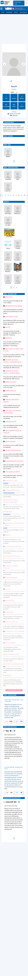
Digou (7, 731)
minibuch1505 (10, 802)
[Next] (17, 288)
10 (24, 195)
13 (16, 92)
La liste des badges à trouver (14, 690)
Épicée (16, 12)
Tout (2, 12)
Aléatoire (9, 12)
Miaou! (12, 92)
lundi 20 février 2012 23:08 (10, 806)
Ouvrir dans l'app (17, 3)
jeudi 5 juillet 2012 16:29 (9, 734)
